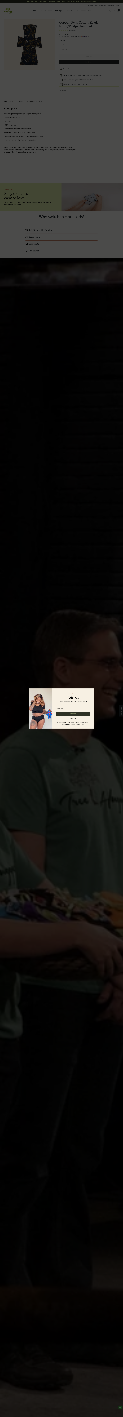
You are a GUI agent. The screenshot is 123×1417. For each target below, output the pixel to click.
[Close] (91, 690)
